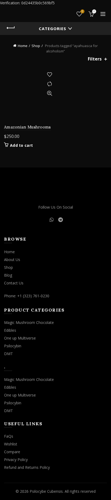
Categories (52, 28)
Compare (49, 84)
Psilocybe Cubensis (46, 491)
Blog (8, 275)
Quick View (49, 93)
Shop (36, 45)
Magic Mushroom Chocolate (29, 322)
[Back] (11, 28)
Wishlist (82, 11)
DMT (8, 353)
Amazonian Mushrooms (27, 127)
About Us (12, 259)
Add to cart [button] (21, 145)
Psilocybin (12, 345)
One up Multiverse (20, 338)
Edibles (10, 330)
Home (22, 45)
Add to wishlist (49, 74)
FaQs (8, 436)
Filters (95, 59)
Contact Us (13, 282)
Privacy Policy (16, 459)
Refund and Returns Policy (27, 467)
